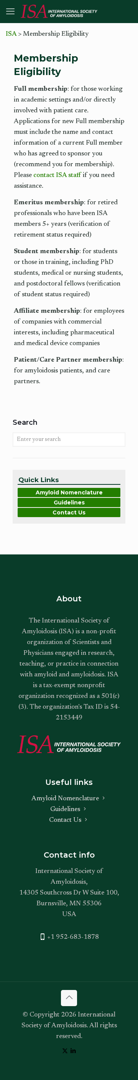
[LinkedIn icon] (73, 1051)
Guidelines (69, 502)
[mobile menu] (10, 12)
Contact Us (69, 512)
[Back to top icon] (69, 998)
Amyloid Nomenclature (69, 492)
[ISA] (59, 11)
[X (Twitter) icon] (65, 1051)
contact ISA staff (57, 175)
